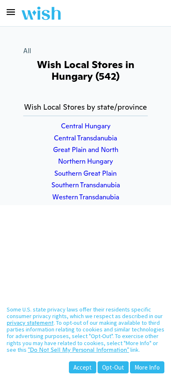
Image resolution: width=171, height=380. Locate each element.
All (27, 51)
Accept (82, 367)
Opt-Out (113, 367)
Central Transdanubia (85, 138)
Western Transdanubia (85, 197)
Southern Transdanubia (85, 185)
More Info (147, 367)
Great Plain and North (85, 149)
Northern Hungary (85, 161)
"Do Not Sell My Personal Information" (78, 349)
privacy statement (30, 322)
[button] (11, 12)
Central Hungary (85, 126)
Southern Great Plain (85, 173)
